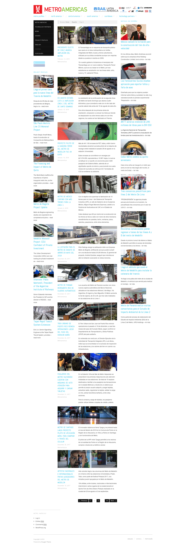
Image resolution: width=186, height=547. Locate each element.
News (37, 31)
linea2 (87, 78)
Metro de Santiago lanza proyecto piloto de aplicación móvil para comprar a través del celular (66, 434)
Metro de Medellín (100, 124)
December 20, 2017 (64, 445)
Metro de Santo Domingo (98, 78)
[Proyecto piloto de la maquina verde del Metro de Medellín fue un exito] (87, 132)
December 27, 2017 (64, 294)
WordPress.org (41, 527)
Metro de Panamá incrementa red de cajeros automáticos (66, 288)
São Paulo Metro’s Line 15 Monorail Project (42, 126)
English (38, 45)
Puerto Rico (112, 304)
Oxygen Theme (46, 542)
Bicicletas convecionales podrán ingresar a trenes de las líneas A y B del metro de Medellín (136, 232)
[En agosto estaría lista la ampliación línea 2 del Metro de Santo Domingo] (87, 86)
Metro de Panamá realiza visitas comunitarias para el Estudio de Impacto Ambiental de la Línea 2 (136, 309)
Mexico (103, 177)
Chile (98, 28)
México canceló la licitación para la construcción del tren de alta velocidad (135, 45)
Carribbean (108, 16)
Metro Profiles (39, 16)
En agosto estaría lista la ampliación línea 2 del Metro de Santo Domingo (66, 102)
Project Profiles (41, 40)
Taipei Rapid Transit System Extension (43, 323)
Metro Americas (41, 22)
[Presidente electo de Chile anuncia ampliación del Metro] (87, 36)
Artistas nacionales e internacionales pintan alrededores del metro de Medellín (66, 477)
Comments (41, 524)
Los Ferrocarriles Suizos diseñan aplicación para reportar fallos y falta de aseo (135, 84)
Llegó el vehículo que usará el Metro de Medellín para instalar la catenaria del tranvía (136, 270)
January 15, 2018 (63, 109)
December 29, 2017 (64, 259)
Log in (38, 518)
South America (92, 16)
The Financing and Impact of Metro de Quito (42, 167)
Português (39, 53)
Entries (40, 521)
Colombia (84, 124)
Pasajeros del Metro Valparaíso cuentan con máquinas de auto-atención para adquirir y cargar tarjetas (65, 382)
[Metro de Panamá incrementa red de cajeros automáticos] (87, 274)
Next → (113, 500)
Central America (74, 16)
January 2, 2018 (63, 208)
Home (67, 22)
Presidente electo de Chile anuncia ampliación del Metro (66, 51)
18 (107, 500)
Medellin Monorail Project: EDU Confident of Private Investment (43, 243)
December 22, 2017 (64, 338)
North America (56, 16)
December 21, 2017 (64, 394)
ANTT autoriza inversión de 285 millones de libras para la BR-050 (136, 123)
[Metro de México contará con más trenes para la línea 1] (87, 185)
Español (38, 49)
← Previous (83, 500)
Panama (113, 265)
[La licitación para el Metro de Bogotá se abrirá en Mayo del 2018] (87, 236)
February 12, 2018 (63, 59)
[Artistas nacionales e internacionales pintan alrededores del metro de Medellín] (87, 460)
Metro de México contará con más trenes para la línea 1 (65, 200)
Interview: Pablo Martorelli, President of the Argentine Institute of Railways (44, 284)
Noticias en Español (129, 21)
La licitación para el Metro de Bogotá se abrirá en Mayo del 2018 (66, 251)
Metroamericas (62, 61)
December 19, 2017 (64, 485)
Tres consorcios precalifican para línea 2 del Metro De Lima (136, 192)
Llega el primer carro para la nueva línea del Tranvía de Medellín (43, 93)
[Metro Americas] (60, 9)
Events (37, 36)
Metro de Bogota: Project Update (41, 205)
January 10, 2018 (63, 158)
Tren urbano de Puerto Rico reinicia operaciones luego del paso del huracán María (66, 329)
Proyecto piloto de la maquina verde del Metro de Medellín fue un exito (66, 149)
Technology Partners (127, 16)
